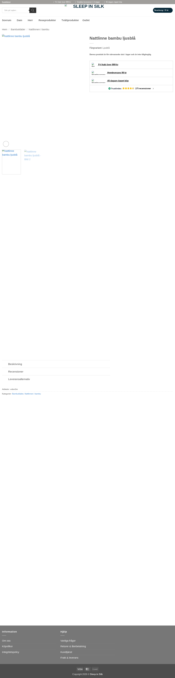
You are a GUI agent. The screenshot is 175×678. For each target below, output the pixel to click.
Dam (19, 20)
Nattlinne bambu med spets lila (60, 615)
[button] (163, 10)
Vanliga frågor (68, 640)
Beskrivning (15, 364)
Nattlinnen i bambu (39, 29)
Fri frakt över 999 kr (108, 64)
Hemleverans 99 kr (117, 73)
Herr (30, 20)
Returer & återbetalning (73, 646)
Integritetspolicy (10, 652)
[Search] (32, 10)
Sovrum (6, 20)
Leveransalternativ (19, 379)
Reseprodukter (47, 20)
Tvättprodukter (70, 20)
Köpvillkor (7, 646)
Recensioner (15, 371)
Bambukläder (18, 29)
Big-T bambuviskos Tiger (14, 615)
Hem (4, 29)
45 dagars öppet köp (118, 81)
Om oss (6, 640)
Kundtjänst (66, 652)
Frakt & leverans (69, 657)
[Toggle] (5, 364)
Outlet (86, 20)
